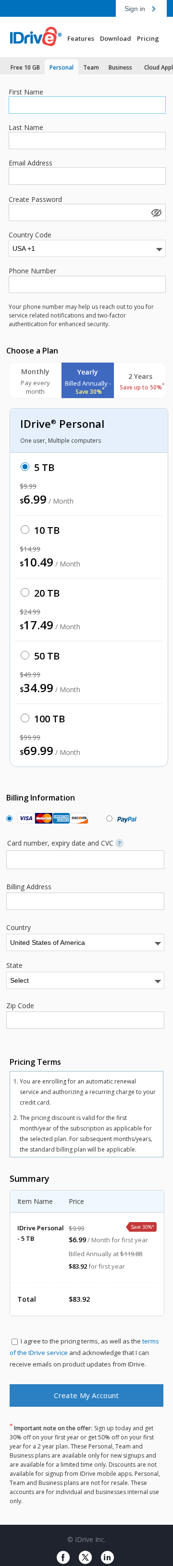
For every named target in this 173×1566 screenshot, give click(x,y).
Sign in (134, 8)
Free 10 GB (25, 67)
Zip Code (20, 1005)
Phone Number (32, 271)
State (14, 965)
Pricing (148, 38)
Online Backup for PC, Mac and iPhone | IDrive (41, 37)
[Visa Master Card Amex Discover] (50, 818)
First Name (26, 92)
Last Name (26, 127)
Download (115, 38)
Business (120, 67)
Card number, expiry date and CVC (64, 843)
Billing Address (28, 887)
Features (80, 38)
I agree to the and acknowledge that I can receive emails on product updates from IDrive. (84, 1352)
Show (155, 212)
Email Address (30, 163)
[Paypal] (124, 818)
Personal (61, 67)
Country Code (30, 235)
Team (91, 67)
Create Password (35, 199)
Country (18, 927)
